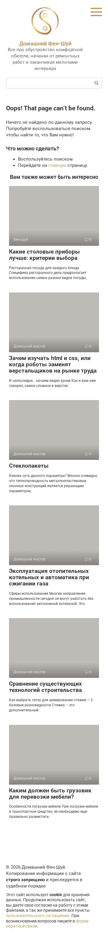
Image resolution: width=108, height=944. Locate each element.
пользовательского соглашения (37, 915)
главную (57, 165)
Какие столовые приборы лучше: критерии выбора (44, 254)
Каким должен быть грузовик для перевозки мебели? (50, 793)
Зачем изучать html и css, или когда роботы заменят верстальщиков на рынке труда (53, 364)
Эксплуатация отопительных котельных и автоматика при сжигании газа (49, 577)
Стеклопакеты (29, 465)
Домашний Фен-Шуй (45, 43)
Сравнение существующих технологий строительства (45, 686)
